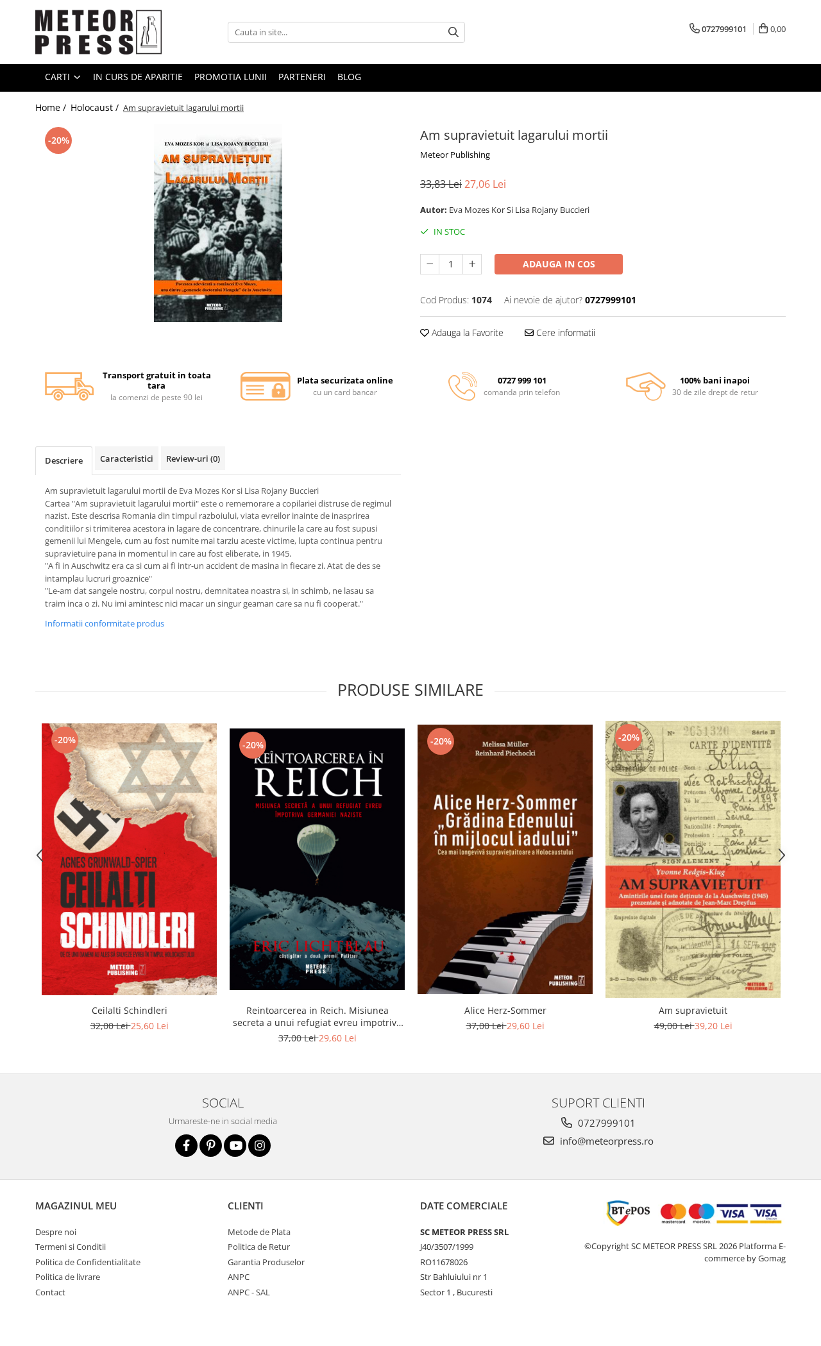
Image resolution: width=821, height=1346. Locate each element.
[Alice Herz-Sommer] (505, 859)
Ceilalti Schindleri (129, 1010)
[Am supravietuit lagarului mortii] (218, 223)
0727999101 (605, 1122)
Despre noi (55, 1232)
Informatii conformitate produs (104, 623)
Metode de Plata (259, 1232)
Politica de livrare (67, 1277)
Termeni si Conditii (70, 1246)
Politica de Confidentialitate (87, 1262)
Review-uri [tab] (193, 458)
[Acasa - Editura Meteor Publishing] (99, 32)
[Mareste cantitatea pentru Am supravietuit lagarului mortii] (472, 264)
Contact (50, 1292)
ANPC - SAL (249, 1292)
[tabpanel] (218, 223)
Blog (349, 77)
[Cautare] (453, 32)
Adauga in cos (559, 264)
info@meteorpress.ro (605, 1140)
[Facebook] (186, 1145)
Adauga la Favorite (466, 332)
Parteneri (302, 77)
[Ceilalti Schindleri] (129, 859)
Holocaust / (96, 107)
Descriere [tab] (64, 460)
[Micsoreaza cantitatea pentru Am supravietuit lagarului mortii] (429, 264)
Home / (52, 107)
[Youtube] (235, 1145)
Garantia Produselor (266, 1262)
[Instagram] (259, 1145)
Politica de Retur (259, 1246)
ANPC (239, 1277)
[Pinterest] (210, 1145)
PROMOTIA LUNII (230, 77)
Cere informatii (564, 332)
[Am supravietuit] (693, 859)
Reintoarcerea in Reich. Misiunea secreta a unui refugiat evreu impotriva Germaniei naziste (317, 1016)
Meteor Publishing (455, 154)
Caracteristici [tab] (126, 458)
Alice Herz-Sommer (505, 1010)
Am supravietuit (693, 1010)
